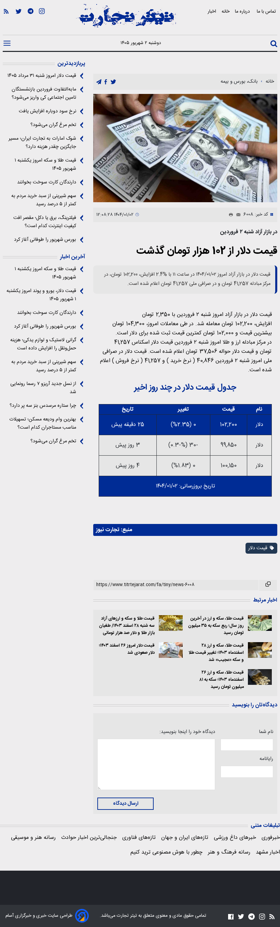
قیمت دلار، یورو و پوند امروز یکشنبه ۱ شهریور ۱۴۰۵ (41, 295)
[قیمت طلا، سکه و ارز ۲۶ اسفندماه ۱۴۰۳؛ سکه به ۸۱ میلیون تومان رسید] (260, 677)
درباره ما (243, 11)
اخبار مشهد (268, 852)
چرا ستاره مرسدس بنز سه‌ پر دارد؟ (43, 406)
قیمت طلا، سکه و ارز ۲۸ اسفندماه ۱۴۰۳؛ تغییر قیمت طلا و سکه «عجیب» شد (216, 653)
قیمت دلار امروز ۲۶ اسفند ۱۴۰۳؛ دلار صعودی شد (126, 649)
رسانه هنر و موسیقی (33, 837)
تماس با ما (267, 11)
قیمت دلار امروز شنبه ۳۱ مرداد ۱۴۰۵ (42, 76)
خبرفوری (271, 837)
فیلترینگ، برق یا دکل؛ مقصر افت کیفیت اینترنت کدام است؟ (44, 222)
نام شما (266, 732)
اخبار (212, 11)
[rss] (6, 21)
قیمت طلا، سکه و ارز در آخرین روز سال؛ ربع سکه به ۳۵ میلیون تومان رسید (216, 626)
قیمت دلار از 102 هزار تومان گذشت (206, 251)
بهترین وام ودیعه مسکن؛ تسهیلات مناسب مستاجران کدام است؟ (42, 423)
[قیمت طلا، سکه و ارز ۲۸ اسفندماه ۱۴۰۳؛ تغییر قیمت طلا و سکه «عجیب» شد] (260, 650)
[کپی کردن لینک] (268, 585)
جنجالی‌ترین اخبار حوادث (89, 837)
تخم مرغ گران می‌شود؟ (53, 125)
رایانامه (266, 759)
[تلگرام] (30, 21)
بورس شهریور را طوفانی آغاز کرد (45, 240)
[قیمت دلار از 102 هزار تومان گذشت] (185, 148)
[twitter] (113, 82)
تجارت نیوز (108, 530)
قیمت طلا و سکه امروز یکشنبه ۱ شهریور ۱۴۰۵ (45, 164)
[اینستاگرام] (42, 21)
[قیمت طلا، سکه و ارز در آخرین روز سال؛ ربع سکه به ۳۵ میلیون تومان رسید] (260, 623)
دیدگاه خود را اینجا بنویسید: (187, 732)
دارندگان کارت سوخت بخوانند (46, 182)
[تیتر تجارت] (126, 19)
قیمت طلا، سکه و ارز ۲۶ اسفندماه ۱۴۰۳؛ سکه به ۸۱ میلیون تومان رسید (221, 680)
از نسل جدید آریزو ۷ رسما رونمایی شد (43, 388)
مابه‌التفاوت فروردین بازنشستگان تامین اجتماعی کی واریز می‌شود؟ (44, 93)
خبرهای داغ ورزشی (235, 837)
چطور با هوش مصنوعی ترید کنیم (166, 852)
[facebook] (105, 82)
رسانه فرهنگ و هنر (229, 852)
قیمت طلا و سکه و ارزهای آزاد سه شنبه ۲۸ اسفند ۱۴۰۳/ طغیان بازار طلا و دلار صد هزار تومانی (126, 626)
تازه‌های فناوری (139, 837)
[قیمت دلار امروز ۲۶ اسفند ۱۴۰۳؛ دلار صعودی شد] (171, 650)
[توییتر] (18, 21)
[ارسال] (237, 215)
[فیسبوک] (231, 917)
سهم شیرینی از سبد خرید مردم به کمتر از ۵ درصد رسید (43, 200)
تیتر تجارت (126, 915)
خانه (225, 11)
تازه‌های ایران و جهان (184, 837)
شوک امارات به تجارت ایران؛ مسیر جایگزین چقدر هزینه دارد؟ (42, 143)
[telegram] (98, 82)
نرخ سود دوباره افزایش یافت (47, 111)
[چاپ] (229, 215)
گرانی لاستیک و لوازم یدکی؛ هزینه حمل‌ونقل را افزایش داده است (43, 344)
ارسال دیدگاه (125, 804)
